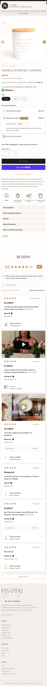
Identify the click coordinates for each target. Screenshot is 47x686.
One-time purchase (13, 111)
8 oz (15, 99)
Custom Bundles (7, 638)
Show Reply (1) (10, 448)
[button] (23, 207)
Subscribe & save (16, 118)
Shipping (5, 78)
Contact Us (5, 671)
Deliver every (11, 124)
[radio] (4, 111)
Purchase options (9, 105)
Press (3, 656)
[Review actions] (42, 297)
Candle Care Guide (8, 674)
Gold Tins (5, 630)
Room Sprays (6, 627)
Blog (3, 653)
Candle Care (6, 632)
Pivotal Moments (14, 683)
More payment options (23, 174)
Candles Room (7, 625)
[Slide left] (2, 42)
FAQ (3, 666)
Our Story (5, 648)
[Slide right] (44, 42)
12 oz (6, 99)
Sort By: (32, 290)
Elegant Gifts (6, 635)
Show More (28, 309)
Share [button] (6, 236)
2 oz (23, 99)
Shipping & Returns (8, 668)
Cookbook (5, 650)
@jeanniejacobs (7, 615)
